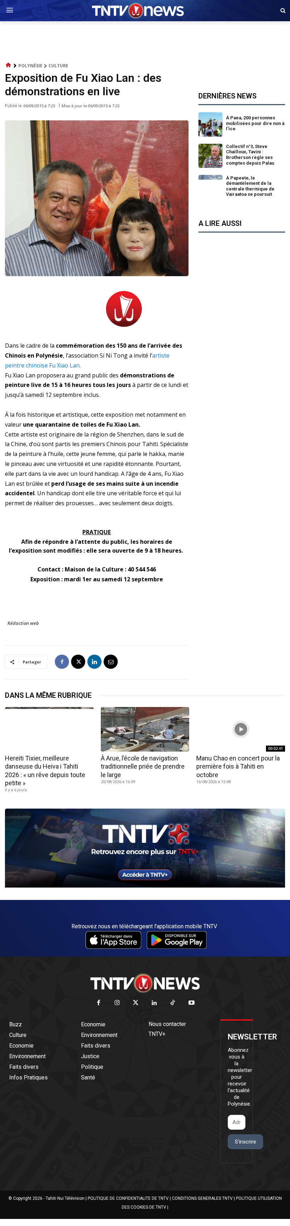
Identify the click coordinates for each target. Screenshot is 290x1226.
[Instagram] (117, 1003)
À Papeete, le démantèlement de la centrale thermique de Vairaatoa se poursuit (250, 186)
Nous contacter (167, 1024)
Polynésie (30, 66)
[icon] (8, 65)
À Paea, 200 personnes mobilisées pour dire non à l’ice (255, 123)
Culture (58, 66)
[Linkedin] (94, 662)
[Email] (111, 662)
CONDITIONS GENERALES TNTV (202, 1198)
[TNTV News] (145, 983)
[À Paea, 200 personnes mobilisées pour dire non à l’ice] (210, 124)
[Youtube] (191, 1003)
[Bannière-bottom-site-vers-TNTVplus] (145, 886)
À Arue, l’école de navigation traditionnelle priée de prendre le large (143, 766)
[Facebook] (62, 662)
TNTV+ (157, 1034)
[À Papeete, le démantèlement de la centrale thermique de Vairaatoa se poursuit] (210, 187)
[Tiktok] (173, 1003)
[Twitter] (136, 1003)
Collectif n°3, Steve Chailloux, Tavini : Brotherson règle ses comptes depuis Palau (250, 155)
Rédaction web (23, 623)
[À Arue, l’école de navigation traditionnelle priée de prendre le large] (145, 729)
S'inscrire (245, 1142)
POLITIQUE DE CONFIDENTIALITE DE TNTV (128, 1198)
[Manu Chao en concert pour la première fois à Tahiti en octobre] (240, 729)
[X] (78, 662)
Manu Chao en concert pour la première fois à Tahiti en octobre (238, 766)
